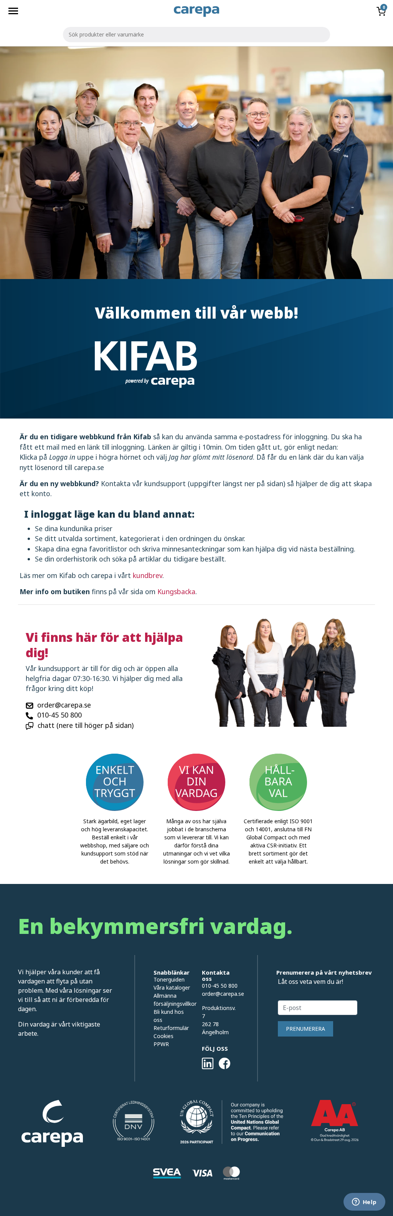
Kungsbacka (176, 591)
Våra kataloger (172, 987)
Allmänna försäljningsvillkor (172, 999)
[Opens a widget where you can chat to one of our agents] (364, 1202)
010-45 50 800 (59, 714)
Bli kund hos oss (169, 1015)
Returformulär (171, 1028)
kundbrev (147, 575)
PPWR (161, 1044)
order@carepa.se (64, 704)
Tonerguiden (169, 979)
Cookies (163, 1036)
